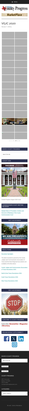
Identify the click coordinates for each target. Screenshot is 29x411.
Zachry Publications (17, 405)
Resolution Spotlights (7, 254)
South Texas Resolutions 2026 (9, 277)
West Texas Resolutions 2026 (9, 281)
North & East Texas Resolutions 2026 (11, 273)
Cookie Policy (5, 371)
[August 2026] (14, 180)
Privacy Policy (5, 366)
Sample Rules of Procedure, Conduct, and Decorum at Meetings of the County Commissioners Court (12, 213)
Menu (15, 2)
